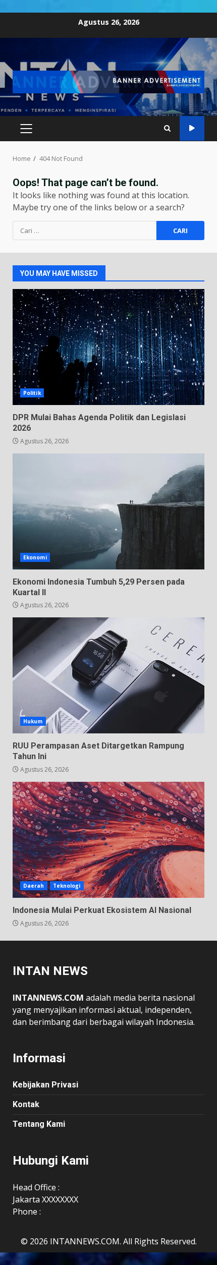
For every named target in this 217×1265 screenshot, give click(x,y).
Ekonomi (35, 557)
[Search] (167, 128)
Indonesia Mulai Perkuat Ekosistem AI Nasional (108, 840)
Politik (32, 392)
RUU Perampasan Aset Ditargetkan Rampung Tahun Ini (108, 675)
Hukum (33, 721)
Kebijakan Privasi (45, 1084)
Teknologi (67, 885)
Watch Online (192, 128)
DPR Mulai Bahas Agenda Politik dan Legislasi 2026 (108, 347)
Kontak (26, 1104)
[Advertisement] (108, 81)
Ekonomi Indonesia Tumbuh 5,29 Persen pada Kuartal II (108, 511)
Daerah (33, 885)
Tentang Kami (39, 1124)
